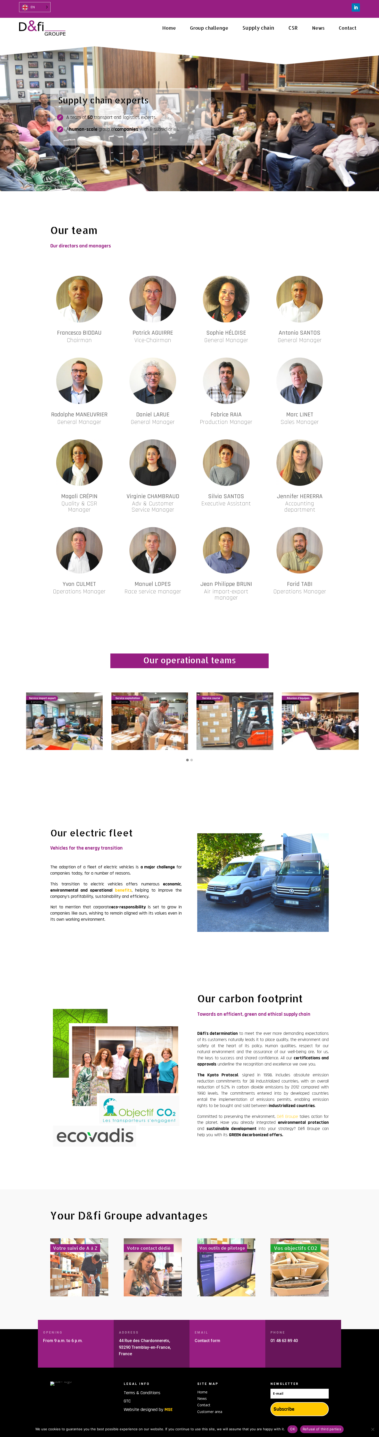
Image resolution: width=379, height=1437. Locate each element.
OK (292, 1429)
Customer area (209, 1411)
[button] (187, 760)
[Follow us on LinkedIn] (356, 7)
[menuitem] (169, 28)
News (202, 1398)
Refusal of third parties (322, 1429)
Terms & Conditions (142, 1393)
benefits (123, 890)
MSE (168, 1409)
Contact (203, 1404)
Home (202, 1392)
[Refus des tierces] (372, 1429)
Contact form (207, 1340)
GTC (127, 1401)
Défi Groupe (287, 1116)
